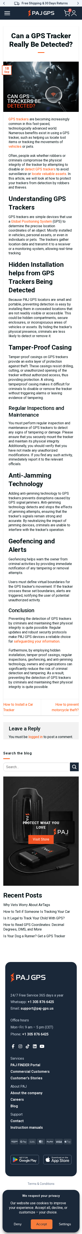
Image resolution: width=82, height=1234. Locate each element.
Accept (41, 1224)
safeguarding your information (36, 641)
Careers (17, 1099)
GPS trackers (19, 119)
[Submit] (74, 767)
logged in (35, 737)
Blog (14, 1106)
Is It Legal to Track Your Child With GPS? (34, 918)
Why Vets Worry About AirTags (26, 905)
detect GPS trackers (40, 169)
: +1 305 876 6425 (32, 1002)
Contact (17, 1121)
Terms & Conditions (41, 1183)
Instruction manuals (26, 1127)
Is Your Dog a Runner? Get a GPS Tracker (34, 936)
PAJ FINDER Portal (25, 1065)
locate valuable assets (49, 174)
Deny (18, 1224)
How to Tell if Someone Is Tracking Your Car (36, 912)
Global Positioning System (31, 221)
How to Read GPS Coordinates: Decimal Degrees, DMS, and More (33, 927)
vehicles (15, 146)
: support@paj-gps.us (32, 1008)
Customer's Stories (26, 1078)
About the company (26, 1093)
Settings (65, 1224)
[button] (4, 3)
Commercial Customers (30, 1071)
